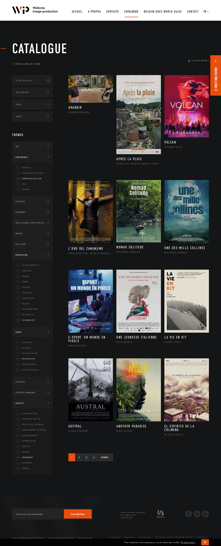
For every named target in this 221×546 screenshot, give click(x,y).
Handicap (27, 342)
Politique (21, 244)
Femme (25, 276)
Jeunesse (27, 292)
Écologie (20, 201)
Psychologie (29, 364)
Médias (19, 233)
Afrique (26, 167)
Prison (26, 303)
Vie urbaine (28, 320)
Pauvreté (27, 463)
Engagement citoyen (34, 430)
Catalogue (39, 49)
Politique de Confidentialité (62, 538)
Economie (21, 212)
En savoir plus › (188, 542)
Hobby (25, 281)
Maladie (26, 348)
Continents (22, 157)
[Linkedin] (205, 514)
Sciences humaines (26, 392)
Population (22, 255)
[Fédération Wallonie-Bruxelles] (160, 515)
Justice (26, 446)
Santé (19, 332)
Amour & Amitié (31, 419)
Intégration (29, 441)
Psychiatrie (28, 358)
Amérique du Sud (32, 178)
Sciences (20, 382)
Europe (26, 189)
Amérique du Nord (33, 173)
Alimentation (30, 413)
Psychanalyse (30, 353)
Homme (26, 287)
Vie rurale (27, 314)
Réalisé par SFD (85, 538)
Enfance (26, 270)
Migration (28, 298)
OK (205, 542)
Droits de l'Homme (33, 424)
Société (20, 403)
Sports (26, 468)
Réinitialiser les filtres (28, 64)
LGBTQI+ (26, 452)
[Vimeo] (197, 514)
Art (17, 146)
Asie (24, 184)
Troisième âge (30, 309)
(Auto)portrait (30, 265)
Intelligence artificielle (30, 223)
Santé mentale (30, 370)
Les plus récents (200, 60)
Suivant (105, 457)
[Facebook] (188, 514)
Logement (27, 457)
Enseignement (30, 435)
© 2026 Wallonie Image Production (28, 538)
